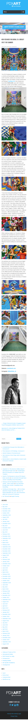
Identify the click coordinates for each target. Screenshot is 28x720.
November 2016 (6, 614)
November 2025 (6, 511)
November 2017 (6, 595)
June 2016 (5, 625)
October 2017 (6, 597)
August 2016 (6, 620)
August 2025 (6, 517)
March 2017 (5, 608)
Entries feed (5, 675)
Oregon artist (20, 410)
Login (19, 713)
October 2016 (6, 616)
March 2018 (5, 589)
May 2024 (5, 525)
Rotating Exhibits (6, 406)
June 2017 (5, 603)
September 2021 (7, 546)
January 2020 (6, 561)
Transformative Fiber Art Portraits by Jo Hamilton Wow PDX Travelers (14, 472)
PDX (16, 412)
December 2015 (6, 637)
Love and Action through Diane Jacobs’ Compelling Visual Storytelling (13, 485)
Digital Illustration (17, 408)
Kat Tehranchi (6, 496)
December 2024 (6, 523)
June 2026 (5, 504)
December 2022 (6, 536)
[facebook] (10, 705)
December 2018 (6, 576)
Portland (21, 413)
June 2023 (5, 530)
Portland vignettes (16, 415)
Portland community (6, 415)
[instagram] (17, 705)
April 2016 (5, 629)
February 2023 (6, 534)
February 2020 (6, 559)
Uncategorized (5, 408)
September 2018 (7, 582)
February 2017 (6, 610)
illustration (4, 410)
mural (15, 410)
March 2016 (5, 631)
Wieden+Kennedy (6, 418)
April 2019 (5, 570)
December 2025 (6, 508)
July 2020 (5, 557)
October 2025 (6, 513)
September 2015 (7, 641)
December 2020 (6, 549)
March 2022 (5, 542)
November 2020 (6, 551)
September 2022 (7, 538)
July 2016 (5, 622)
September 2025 (7, 515)
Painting (12, 412)
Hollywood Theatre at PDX (9, 652)
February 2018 (6, 591)
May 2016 (5, 627)
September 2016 (7, 618)
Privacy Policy (14, 716)
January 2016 (6, 635)
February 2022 (6, 544)
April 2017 (5, 606)
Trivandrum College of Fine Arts (11, 417)
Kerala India (10, 410)
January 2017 (6, 612)
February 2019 (6, 574)
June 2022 (5, 540)
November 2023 (6, 527)
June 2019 (5, 568)
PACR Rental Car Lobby (8, 656)
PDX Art (19, 412)
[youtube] (15, 705)
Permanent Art (6, 658)
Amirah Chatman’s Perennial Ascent (11, 453)
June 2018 (5, 584)
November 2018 (6, 578)
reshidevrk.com (11, 368)
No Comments (13, 46)
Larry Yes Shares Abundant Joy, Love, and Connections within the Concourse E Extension (14, 492)
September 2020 (7, 553)
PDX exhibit (9, 413)
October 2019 (6, 565)
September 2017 (7, 599)
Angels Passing (15, 496)
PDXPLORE (15, 413)
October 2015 (6, 639)
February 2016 (6, 633)
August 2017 (6, 601)
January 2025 (6, 521)
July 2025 (5, 519)
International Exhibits (8, 654)
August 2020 (6, 555)
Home (8, 713)
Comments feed (6, 677)
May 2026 (5, 506)
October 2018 (6, 580)
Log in (4, 673)
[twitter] (12, 705)
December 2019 (6, 563)
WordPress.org (6, 679)
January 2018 (6, 593)
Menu (5, 12)
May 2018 (5, 587)
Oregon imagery (5, 412)
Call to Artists (14, 713)
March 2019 (5, 572)
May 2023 (5, 532)
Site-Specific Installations (16, 406)
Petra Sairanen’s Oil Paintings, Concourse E (13, 451)
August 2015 (6, 644)
